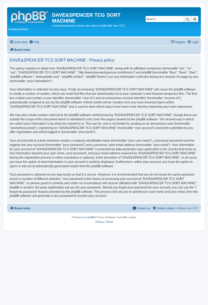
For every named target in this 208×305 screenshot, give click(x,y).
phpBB (90, 217)
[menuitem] (34, 42)
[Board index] (30, 16)
